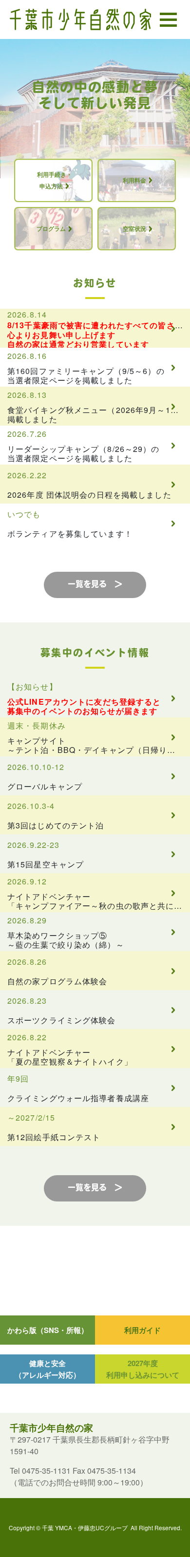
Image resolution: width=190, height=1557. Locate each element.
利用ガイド (142, 1330)
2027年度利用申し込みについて (142, 1369)
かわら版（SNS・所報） (47, 1330)
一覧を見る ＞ (95, 585)
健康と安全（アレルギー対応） (47, 1369)
